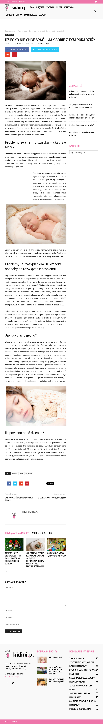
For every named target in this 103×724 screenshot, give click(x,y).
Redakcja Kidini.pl (16, 44)
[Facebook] (92, 2)
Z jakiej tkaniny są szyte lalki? (81, 125)
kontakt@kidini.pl (12, 676)
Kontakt (21, 2)
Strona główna (10, 31)
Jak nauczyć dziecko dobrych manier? (19, 499)
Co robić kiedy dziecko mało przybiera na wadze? (55, 670)
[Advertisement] (51, 24)
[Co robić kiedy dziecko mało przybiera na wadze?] (42, 670)
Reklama (14, 2)
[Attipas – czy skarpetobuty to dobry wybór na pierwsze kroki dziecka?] (14, 544)
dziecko (14, 473)
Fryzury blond (56, 657)
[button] (95, 11)
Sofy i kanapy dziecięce (80, 693)
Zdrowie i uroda (14, 15)
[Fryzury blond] (42, 660)
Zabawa (50, 7)
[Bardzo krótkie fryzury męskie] (42, 682)
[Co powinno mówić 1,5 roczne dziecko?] (56, 544)
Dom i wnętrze (37, 7)
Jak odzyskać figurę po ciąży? (51, 498)
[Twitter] (96, 2)
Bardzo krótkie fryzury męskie (56, 680)
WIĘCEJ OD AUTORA (42, 533)
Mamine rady (30, 15)
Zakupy (42, 15)
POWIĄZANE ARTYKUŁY (17, 533)
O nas (7, 2)
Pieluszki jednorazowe (80, 709)
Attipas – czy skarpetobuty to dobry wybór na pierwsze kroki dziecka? (13, 558)
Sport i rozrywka (65, 7)
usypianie (28, 473)
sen (21, 473)
